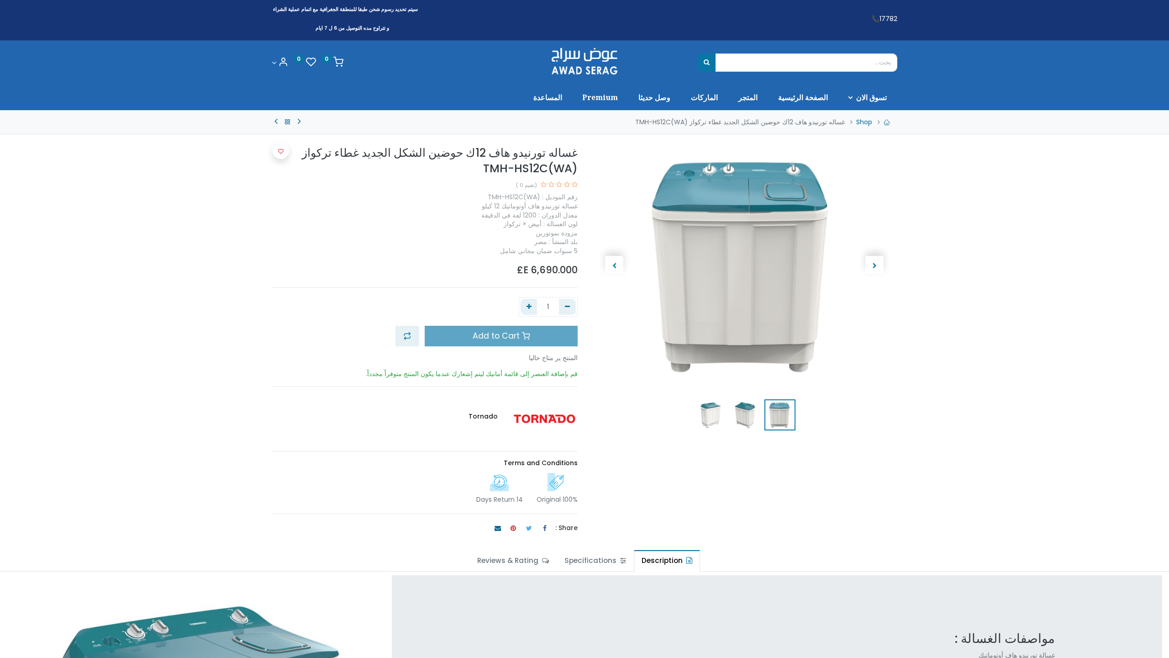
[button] (874, 265)
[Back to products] (287, 122)
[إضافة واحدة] (529, 307)
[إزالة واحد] (567, 307)
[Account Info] (280, 63)
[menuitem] (803, 97)
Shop (864, 122)
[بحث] (707, 62)
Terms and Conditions (541, 462)
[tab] (667, 560)
